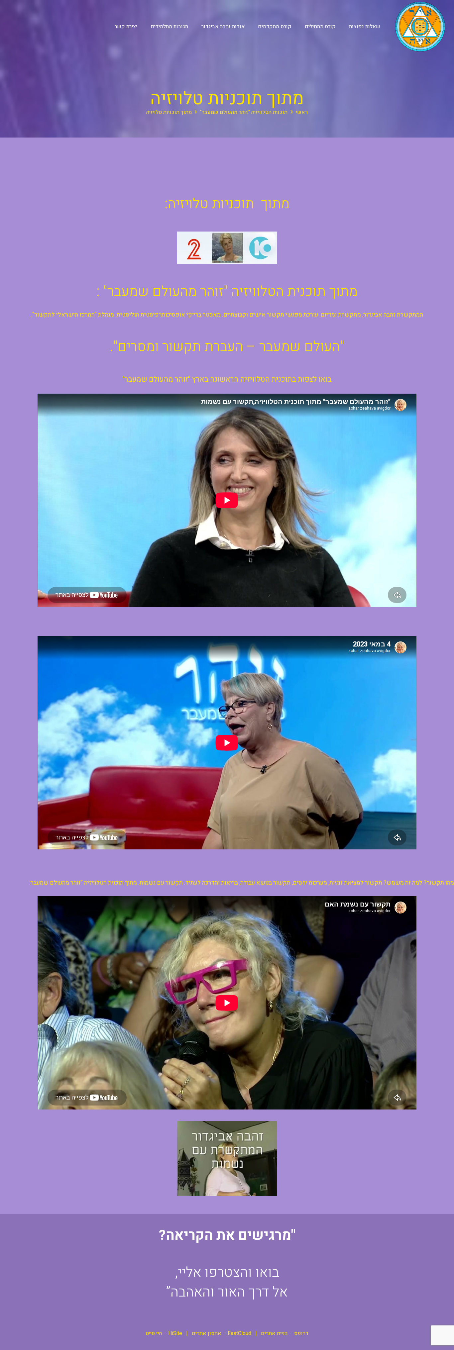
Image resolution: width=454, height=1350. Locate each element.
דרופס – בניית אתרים (284, 1333)
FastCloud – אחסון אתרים (221, 1333)
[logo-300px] (420, 26)
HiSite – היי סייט (164, 1333)
